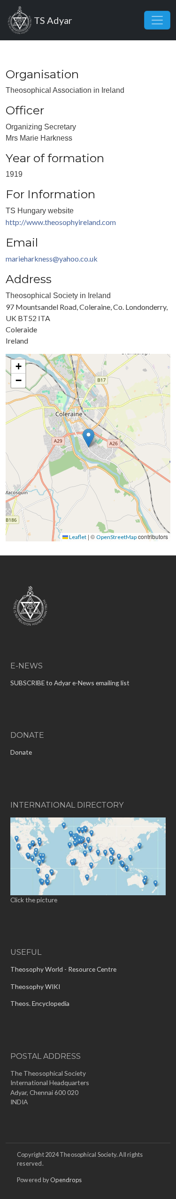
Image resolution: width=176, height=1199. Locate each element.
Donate (21, 752)
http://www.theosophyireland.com (61, 221)
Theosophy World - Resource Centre (63, 969)
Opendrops (66, 1180)
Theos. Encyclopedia (39, 1003)
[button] (88, 438)
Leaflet (77, 536)
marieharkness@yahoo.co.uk (52, 258)
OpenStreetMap (116, 536)
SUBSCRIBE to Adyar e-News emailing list (70, 683)
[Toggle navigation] (157, 20)
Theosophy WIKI (35, 986)
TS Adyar (53, 20)
